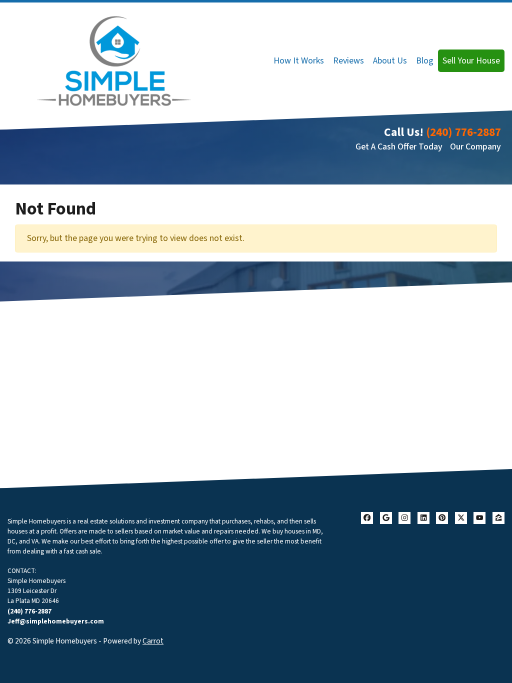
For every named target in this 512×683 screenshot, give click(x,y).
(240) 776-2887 (463, 132)
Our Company (475, 146)
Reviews (348, 60)
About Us (390, 60)
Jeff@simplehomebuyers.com (56, 621)
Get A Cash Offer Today (399, 146)
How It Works (299, 60)
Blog (425, 60)
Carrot (153, 641)
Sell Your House (471, 60)
